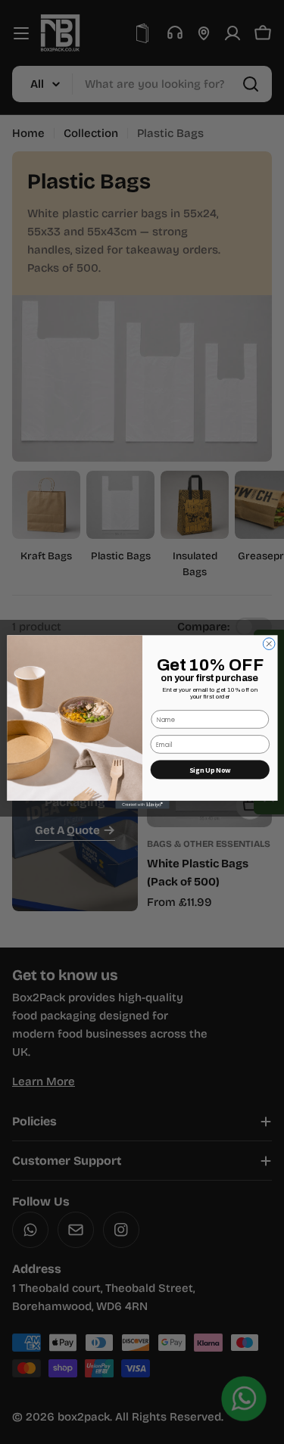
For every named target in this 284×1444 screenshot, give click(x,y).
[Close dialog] (269, 644)
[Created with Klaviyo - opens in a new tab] (142, 805)
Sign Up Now (209, 770)
